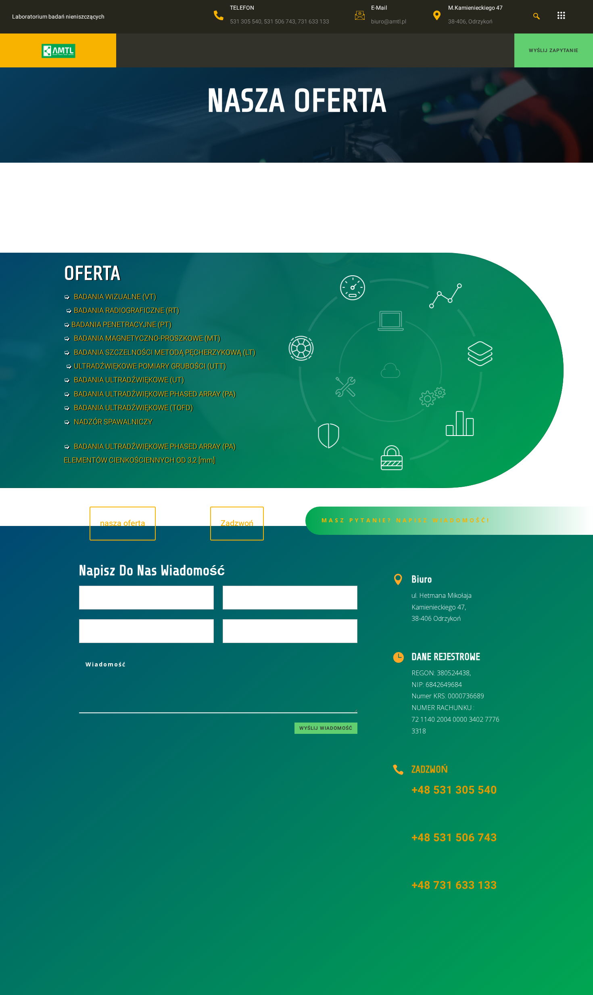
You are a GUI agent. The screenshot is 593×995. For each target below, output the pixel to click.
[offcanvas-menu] (561, 16)
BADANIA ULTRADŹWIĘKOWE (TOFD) (133, 407)
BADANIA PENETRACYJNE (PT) (120, 324)
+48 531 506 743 (454, 838)
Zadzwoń (237, 523)
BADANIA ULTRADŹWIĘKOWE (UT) (129, 380)
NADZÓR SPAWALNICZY (113, 422)
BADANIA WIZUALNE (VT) (115, 296)
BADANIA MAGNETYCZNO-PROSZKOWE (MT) (147, 338)
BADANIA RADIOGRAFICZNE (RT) (126, 310)
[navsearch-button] (536, 17)
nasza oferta (122, 523)
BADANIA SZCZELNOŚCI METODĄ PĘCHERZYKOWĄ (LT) (164, 352)
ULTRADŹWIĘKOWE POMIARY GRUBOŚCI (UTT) (150, 366)
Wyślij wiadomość (326, 728)
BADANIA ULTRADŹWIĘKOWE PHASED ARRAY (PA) (155, 394)
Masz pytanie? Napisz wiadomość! (406, 520)
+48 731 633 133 (454, 885)
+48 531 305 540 (454, 790)
